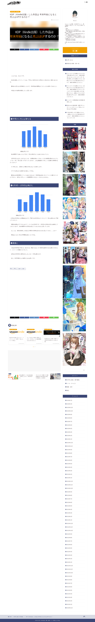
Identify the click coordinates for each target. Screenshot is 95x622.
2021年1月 (69, 604)
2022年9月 (69, 534)
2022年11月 (70, 527)
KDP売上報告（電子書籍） (15, 11)
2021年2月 (69, 600)
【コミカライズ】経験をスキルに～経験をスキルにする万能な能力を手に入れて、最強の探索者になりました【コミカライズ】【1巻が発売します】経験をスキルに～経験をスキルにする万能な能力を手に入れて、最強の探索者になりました (76, 91)
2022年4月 (69, 551)
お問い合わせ (70, 60)
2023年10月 (70, 488)
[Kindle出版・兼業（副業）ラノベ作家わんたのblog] (14, 5)
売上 (24, 268)
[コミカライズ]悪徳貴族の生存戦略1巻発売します (76, 101)
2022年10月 (70, 530)
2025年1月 (69, 439)
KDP (12, 268)
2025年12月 (70, 407)
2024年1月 (69, 477)
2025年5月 (69, 428)
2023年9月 (69, 491)
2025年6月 (69, 425)
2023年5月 (69, 505)
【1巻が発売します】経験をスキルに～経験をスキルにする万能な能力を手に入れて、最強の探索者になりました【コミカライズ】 (76, 115)
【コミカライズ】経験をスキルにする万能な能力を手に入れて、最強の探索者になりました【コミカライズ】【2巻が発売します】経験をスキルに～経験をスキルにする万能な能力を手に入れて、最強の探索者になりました (76, 78)
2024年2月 (69, 474)
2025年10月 (70, 411)
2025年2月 (69, 435)
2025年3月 (69, 432)
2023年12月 (70, 481)
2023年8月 (69, 495)
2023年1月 (69, 520)
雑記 (68, 390)
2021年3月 (69, 597)
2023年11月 (70, 484)
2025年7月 (69, 421)
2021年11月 (70, 569)
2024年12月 (70, 442)
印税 (20, 268)
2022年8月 (69, 537)
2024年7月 (69, 456)
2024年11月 (70, 446)
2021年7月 (69, 583)
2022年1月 (69, 562)
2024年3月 (69, 470)
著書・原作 (69, 386)
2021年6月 (69, 586)
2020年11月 (70, 607)
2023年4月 (69, 509)
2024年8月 (69, 453)
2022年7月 (69, 541)
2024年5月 (69, 463)
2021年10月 (70, 572)
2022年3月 (69, 555)
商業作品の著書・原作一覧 (73, 63)
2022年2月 (69, 558)
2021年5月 (69, 590)
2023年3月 (69, 513)
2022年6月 (69, 544)
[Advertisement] (34, 63)
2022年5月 (69, 548)
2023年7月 (69, 498)
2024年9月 (69, 449)
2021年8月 (69, 579)
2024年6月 (69, 460)
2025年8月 (69, 418)
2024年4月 (69, 467)
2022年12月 (70, 523)
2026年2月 (69, 404)
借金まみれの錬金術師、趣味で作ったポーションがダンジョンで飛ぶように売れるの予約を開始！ (76, 107)
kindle (16, 268)
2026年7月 (69, 400)
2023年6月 (69, 502)
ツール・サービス (71, 383)
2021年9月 (69, 576)
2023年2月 (69, 516)
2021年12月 (70, 565)
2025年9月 (69, 414)
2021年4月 (69, 593)
